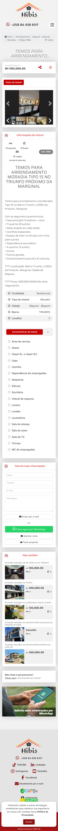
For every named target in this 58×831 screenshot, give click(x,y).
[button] (8, 104)
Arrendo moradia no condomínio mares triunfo (28, 602)
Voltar (50, 40)
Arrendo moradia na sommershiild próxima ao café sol (28, 646)
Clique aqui (10, 678)
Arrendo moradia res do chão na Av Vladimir (27, 562)
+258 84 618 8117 (24, 24)
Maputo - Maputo (41, 36)
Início (10, 36)
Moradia (11, 40)
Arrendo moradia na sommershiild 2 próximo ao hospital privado (29, 624)
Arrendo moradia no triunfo (18, 582)
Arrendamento (22, 36)
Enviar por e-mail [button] (30, 516)
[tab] (14, 82)
